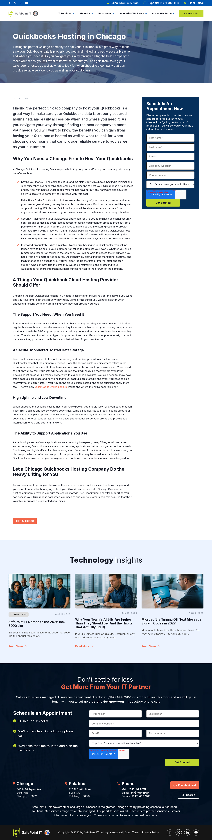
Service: (136, 796)
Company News (19, 614)
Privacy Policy (150, 832)
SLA (127, 832)
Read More (16, 646)
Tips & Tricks (25, 521)
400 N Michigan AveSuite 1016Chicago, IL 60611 (29, 793)
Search (190, 794)
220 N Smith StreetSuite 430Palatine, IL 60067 (80, 793)
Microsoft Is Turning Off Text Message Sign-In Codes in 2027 (171, 621)
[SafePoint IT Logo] (31, 832)
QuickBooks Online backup (51, 386)
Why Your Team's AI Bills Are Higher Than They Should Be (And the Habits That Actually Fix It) (104, 623)
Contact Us (191, 13)
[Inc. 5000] (35, 13)
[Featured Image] (39, 591)
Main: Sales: (135, 791)
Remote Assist (187, 785)
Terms (136, 832)
